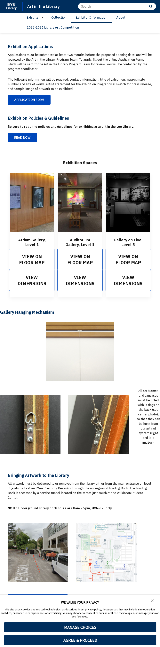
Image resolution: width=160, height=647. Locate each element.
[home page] (11, 6)
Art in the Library (43, 6)
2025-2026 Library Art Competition (53, 27)
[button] (152, 600)
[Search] (150, 6)
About (120, 17)
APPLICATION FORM (29, 100)
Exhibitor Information (91, 17)
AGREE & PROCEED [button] (80, 640)
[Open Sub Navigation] (43, 17)
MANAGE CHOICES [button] (80, 627)
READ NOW (22, 137)
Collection (59, 17)
